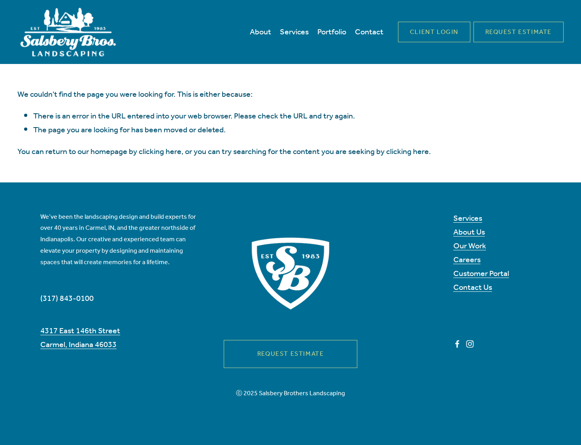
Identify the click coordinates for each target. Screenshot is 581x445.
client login (434, 32)
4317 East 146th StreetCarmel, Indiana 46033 (80, 338)
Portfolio (331, 32)
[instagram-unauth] (470, 344)
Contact (369, 32)
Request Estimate (518, 32)
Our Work (469, 246)
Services (467, 218)
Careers (467, 260)
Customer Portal (481, 274)
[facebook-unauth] (457, 344)
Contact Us (472, 288)
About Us (469, 232)
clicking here (160, 152)
